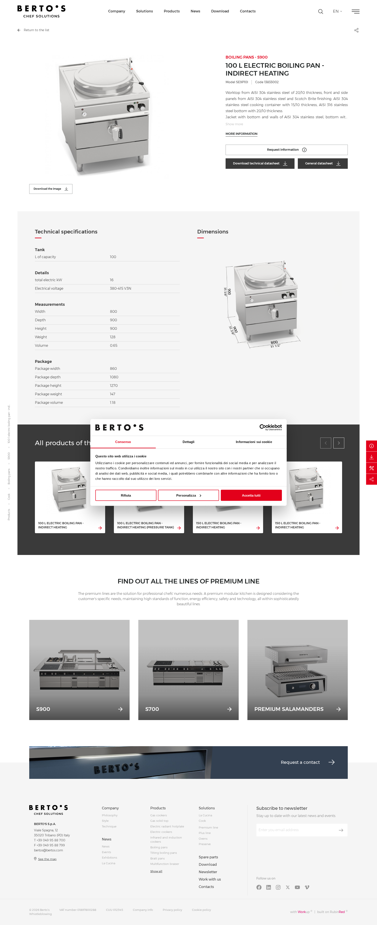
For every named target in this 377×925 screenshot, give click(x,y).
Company (116, 11)
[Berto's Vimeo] (307, 887)
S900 (8, 456)
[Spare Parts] (371, 468)
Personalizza (186, 495)
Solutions (144, 11)
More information (241, 134)
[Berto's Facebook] (259, 887)
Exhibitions (109, 857)
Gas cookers (158, 815)
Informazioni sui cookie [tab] (254, 442)
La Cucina (108, 863)
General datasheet (319, 163)
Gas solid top (159, 820)
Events (106, 852)
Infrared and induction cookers (166, 840)
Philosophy (109, 815)
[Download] (371, 457)
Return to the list (36, 30)
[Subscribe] (341, 830)
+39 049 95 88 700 (51, 840)
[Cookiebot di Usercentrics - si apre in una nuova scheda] (263, 427)
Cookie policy (201, 909)
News (195, 11)
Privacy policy (172, 909)
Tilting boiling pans (163, 852)
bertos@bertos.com (48, 850)
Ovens (203, 838)
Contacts (248, 11)
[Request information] (371, 445)
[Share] (371, 479)
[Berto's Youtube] (297, 887)
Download (220, 11)
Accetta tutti (251, 495)
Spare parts (208, 857)
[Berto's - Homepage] (41, 11)
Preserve (205, 844)
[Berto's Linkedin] (268, 887)
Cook (8, 497)
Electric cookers (161, 832)
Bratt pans (157, 858)
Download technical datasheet (256, 163)
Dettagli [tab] (189, 442)
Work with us (210, 879)
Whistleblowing (40, 914)
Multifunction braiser (164, 864)
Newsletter (208, 872)
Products (172, 11)
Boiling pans (8, 477)
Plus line (205, 833)
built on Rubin (332, 912)
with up (301, 912)
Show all (156, 871)
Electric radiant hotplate (167, 826)
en (336, 11)
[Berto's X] (287, 887)
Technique (109, 826)
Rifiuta (126, 495)
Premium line (208, 827)
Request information (283, 150)
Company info (143, 909)
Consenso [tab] (123, 442)
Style (105, 820)
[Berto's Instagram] (278, 887)
